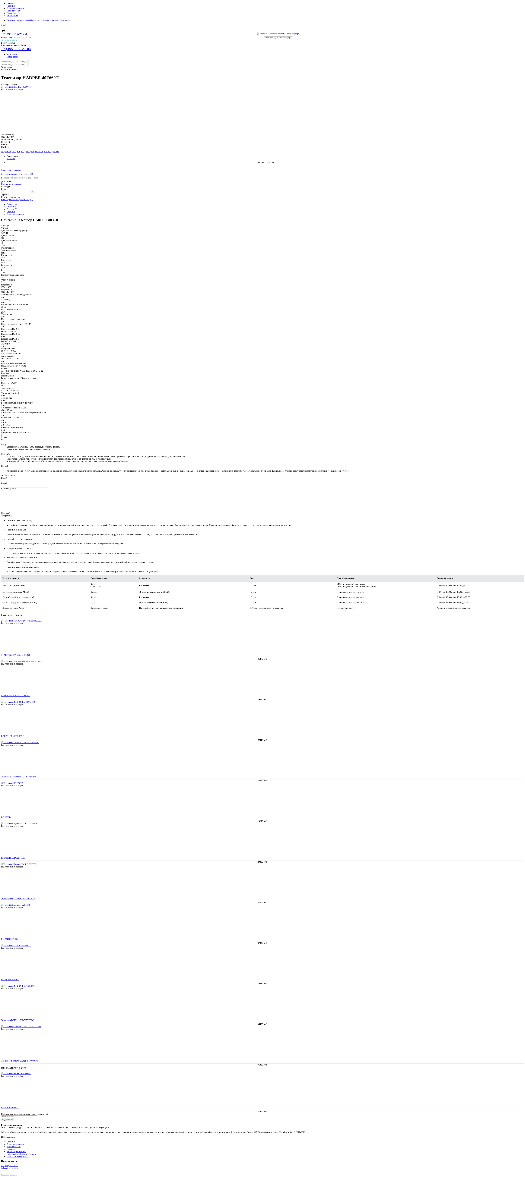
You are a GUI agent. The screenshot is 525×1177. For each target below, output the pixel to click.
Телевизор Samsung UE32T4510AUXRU (20, 1061)
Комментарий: (8, 488)
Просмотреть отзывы (11, 184)
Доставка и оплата (15, 8)
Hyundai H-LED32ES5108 (13, 858)
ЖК (18, 151)
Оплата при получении (11, 170)
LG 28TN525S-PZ (9, 939)
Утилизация (12, 15)
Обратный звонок (9, 40)
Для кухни (29, 151)
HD (22, 151)
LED (14, 151)
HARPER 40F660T (10, 1107)
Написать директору (9, 1175)
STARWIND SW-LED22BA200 (15, 695)
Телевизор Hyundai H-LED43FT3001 (18, 898)
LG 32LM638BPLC (10, 979)
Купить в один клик (10, 197)
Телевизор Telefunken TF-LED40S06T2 (19, 777)
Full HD (47, 151)
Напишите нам (14, 11)
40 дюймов (6, 151)
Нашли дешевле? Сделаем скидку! (17, 199)
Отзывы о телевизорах (17, 1156)
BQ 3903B (6, 817)
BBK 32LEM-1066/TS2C (12, 736)
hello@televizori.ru (9, 1168)
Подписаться (7, 1120)
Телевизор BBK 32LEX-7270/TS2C (17, 1020)
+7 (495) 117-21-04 (14, 34)
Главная (10, 3)
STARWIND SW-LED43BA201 (15, 655)
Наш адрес (11, 13)
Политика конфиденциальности (22, 1154)
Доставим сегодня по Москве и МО (17, 174)
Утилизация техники (16, 1151)
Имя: (4, 478)
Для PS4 (55, 151)
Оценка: (5, 513)
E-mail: (4, 483)
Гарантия (11, 6)
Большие (39, 151)
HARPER (11, 158)
